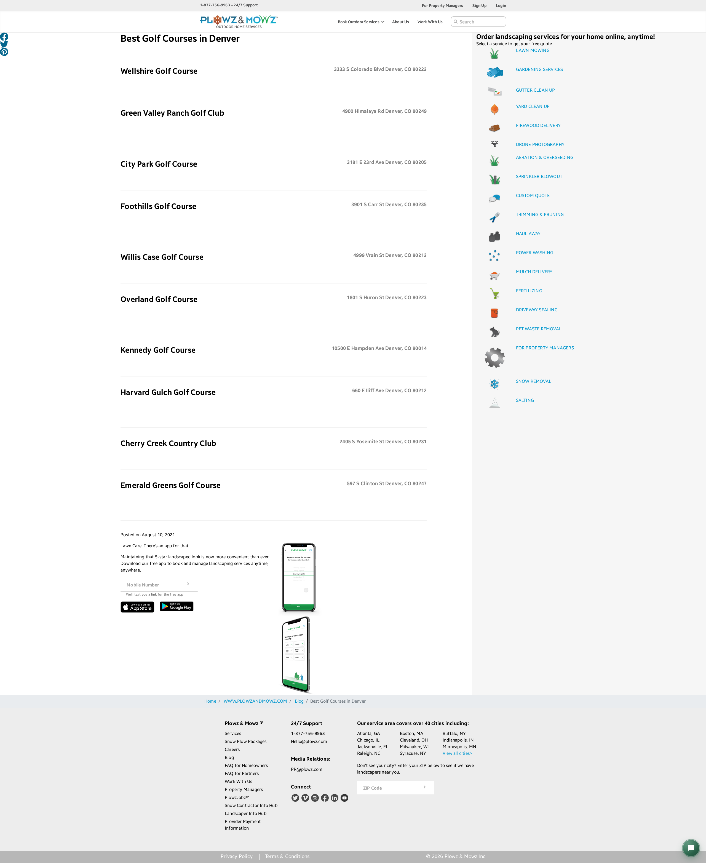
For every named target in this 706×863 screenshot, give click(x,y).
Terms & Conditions (287, 856)
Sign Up (479, 5)
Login (501, 5)
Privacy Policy (237, 856)
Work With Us (430, 21)
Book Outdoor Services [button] (359, 21)
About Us (400, 21)
